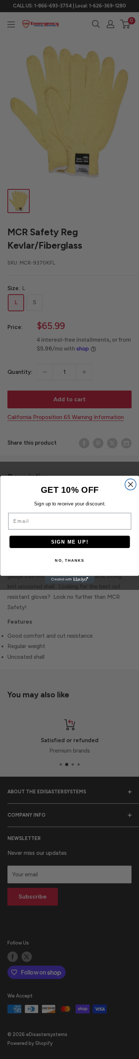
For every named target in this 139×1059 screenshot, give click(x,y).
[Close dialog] (130, 484)
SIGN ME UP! (69, 541)
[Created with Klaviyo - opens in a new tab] (69, 579)
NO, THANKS (69, 560)
